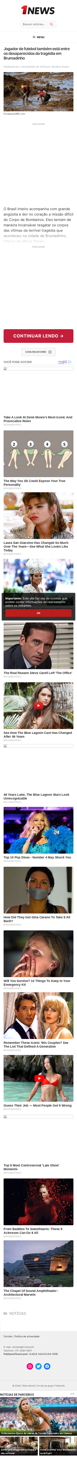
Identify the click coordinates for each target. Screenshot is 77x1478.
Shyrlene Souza (60, 66)
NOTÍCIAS (17, 1313)
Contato (8, 1336)
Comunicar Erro (35, 351)
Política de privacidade (27, 1336)
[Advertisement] (38, 164)
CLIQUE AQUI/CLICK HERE (43, 1354)
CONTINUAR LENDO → (38, 336)
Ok (38, 612)
